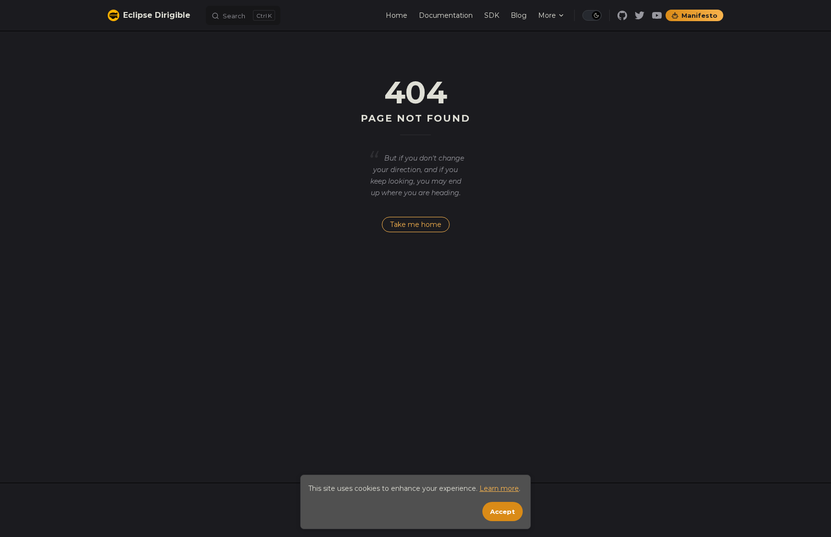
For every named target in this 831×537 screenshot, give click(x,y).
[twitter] (639, 15)
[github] (622, 15)
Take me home (415, 224)
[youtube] (657, 15)
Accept (502, 511)
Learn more (499, 488)
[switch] (592, 15)
